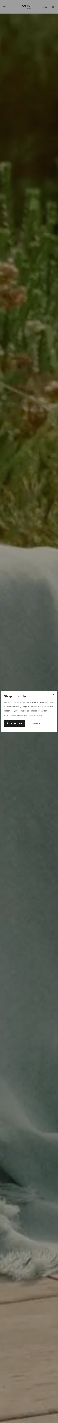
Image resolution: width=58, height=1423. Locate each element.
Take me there (15, 723)
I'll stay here (35, 723)
